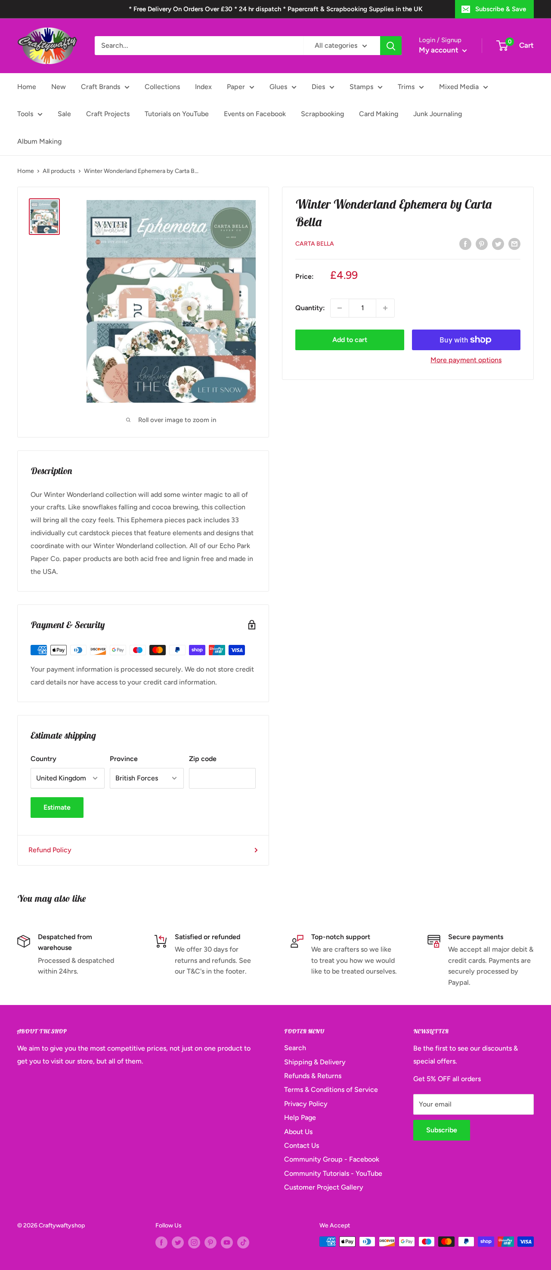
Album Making (39, 141)
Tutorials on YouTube (177, 114)
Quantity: (310, 308)
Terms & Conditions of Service (331, 1089)
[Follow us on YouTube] (227, 1242)
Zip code (203, 759)
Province (124, 759)
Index (203, 87)
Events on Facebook (255, 114)
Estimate (57, 807)
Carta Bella (314, 243)
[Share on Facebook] (465, 243)
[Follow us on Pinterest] (210, 1242)
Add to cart (349, 340)
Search (295, 1048)
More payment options (465, 360)
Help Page (300, 1117)
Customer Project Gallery (323, 1187)
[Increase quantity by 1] (385, 308)
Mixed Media (459, 87)
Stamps (361, 87)
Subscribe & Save (500, 9)
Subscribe (441, 1130)
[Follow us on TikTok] (243, 1242)
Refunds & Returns (312, 1076)
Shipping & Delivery (315, 1062)
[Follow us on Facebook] (161, 1242)
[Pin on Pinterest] (482, 243)
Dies (318, 87)
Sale (64, 114)
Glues (278, 87)
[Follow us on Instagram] (194, 1242)
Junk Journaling (437, 114)
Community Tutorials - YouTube (333, 1173)
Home (26, 87)
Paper (236, 87)
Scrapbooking (322, 114)
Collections (162, 87)
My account (439, 50)
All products (59, 171)
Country (43, 759)
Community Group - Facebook (331, 1159)
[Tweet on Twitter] (498, 243)
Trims (406, 87)
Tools (25, 114)
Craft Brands (100, 87)
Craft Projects (108, 114)
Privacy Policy (306, 1104)
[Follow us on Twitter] (178, 1242)
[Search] (391, 45)
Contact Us (301, 1145)
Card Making (378, 114)
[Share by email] (514, 243)
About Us (298, 1132)
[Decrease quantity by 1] (340, 308)
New (58, 87)
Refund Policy (49, 850)
